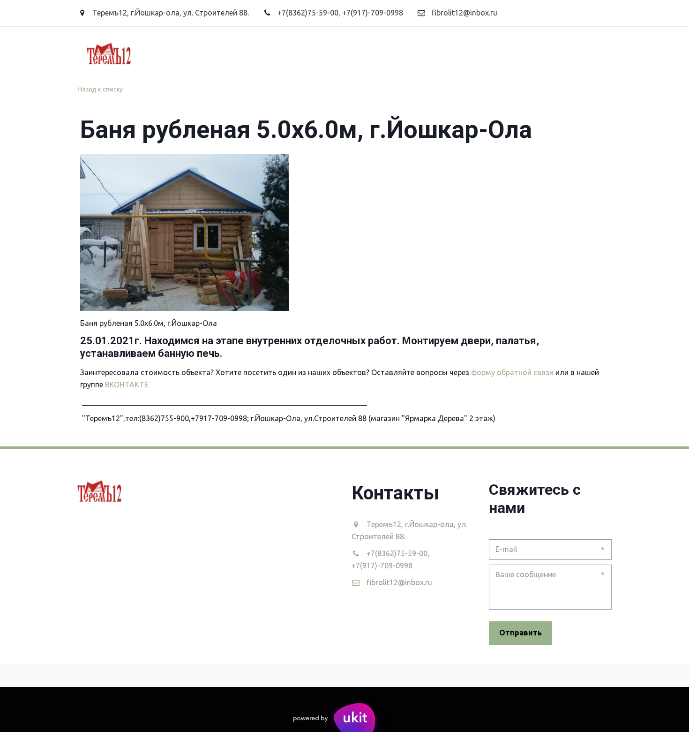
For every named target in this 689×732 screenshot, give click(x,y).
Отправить (520, 632)
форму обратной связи (512, 372)
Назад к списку (100, 88)
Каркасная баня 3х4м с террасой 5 (380, 52)
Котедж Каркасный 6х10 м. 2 (521, 52)
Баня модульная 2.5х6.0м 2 (105, 52)
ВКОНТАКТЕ (127, 384)
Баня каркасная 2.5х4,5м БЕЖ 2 (234, 52)
